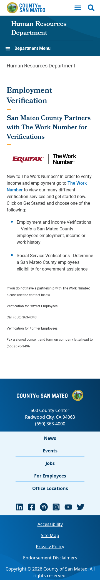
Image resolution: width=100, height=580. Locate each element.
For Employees (50, 476)
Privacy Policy (50, 547)
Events (50, 451)
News (50, 438)
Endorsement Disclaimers (50, 558)
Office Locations (50, 488)
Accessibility (50, 524)
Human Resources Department (38, 29)
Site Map (50, 535)
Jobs (50, 463)
